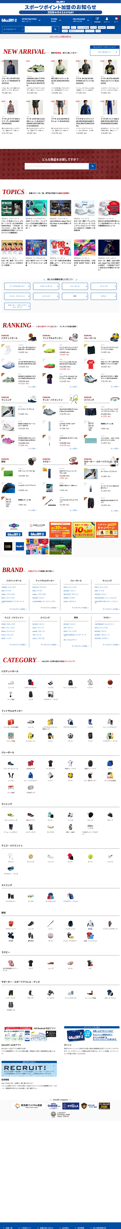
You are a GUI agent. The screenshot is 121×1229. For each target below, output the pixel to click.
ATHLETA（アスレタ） (39, 587)
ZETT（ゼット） (69, 627)
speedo (65, 31)
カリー (74, 27)
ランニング (104, 286)
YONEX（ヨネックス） (8, 624)
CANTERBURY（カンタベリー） (105, 624)
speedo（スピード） (39, 631)
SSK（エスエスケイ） (71, 640)
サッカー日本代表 (83, 27)
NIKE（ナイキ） (6, 590)
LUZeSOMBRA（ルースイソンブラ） (44, 601)
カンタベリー (90, 31)
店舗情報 (54, 20)
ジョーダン (66, 27)
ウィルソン (111, 27)
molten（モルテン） (70, 601)
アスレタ (93, 27)
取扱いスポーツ (29, 20)
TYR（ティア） (37, 635)
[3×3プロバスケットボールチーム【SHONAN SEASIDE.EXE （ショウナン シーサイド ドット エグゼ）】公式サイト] (54, 1106)
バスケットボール (46, 286)
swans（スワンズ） (38, 638)
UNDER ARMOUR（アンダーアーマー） (12, 602)
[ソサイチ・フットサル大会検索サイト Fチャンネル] (104, 1106)
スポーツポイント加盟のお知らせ (60, 36)
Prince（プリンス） (7, 635)
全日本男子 (102, 27)
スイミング (46, 296)
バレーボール (75, 286)
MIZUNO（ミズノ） (38, 598)
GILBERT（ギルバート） (102, 635)
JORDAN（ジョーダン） (9, 587)
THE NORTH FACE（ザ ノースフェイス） (106, 602)
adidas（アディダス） (8, 594)
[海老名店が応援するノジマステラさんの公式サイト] (70, 1106)
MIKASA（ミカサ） (70, 598)
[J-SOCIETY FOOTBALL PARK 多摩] (60, 1114)
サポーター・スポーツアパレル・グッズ (17, 306)
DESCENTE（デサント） (71, 594)
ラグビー (104, 296)
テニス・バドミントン (17, 296)
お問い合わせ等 (79, 20)
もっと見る (31, 386)
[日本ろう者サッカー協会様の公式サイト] (89, 1106)
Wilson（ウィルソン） (8, 631)
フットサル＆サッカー (17, 286)
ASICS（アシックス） (8, 598)
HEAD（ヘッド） (6, 638)
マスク (98, 31)
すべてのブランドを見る (17, 609)
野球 (74, 296)
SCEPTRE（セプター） (102, 638)
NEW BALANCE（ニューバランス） (106, 598)
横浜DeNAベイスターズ (76, 31)
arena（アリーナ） (38, 627)
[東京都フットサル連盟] (28, 1106)
